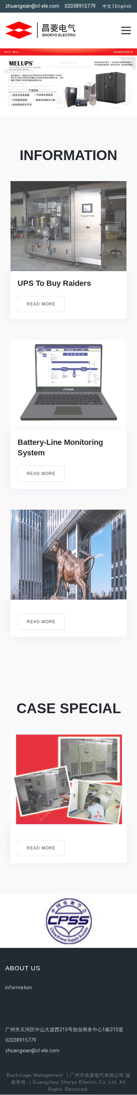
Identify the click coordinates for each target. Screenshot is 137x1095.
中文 (107, 6)
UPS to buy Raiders (54, 283)
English (123, 6)
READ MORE (41, 304)
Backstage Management (35, 1075)
